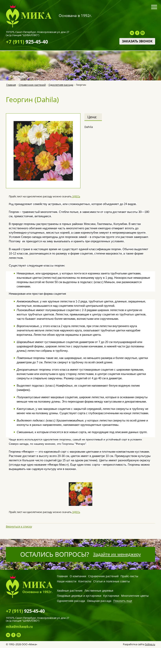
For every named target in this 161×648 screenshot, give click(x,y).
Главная (11, 85)
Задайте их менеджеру (117, 554)
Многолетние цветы (135, 596)
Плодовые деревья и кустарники (79, 596)
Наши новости (66, 581)
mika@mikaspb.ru (19, 626)
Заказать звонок (137, 41)
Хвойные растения (69, 590)
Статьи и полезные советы (111, 581)
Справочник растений (32, 85)
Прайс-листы (129, 576)
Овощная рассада (99, 601)
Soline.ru (150, 644)
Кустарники (111, 596)
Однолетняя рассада (60, 85)
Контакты (84, 581)
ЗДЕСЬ (76, 196)
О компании (78, 576)
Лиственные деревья (98, 590)
